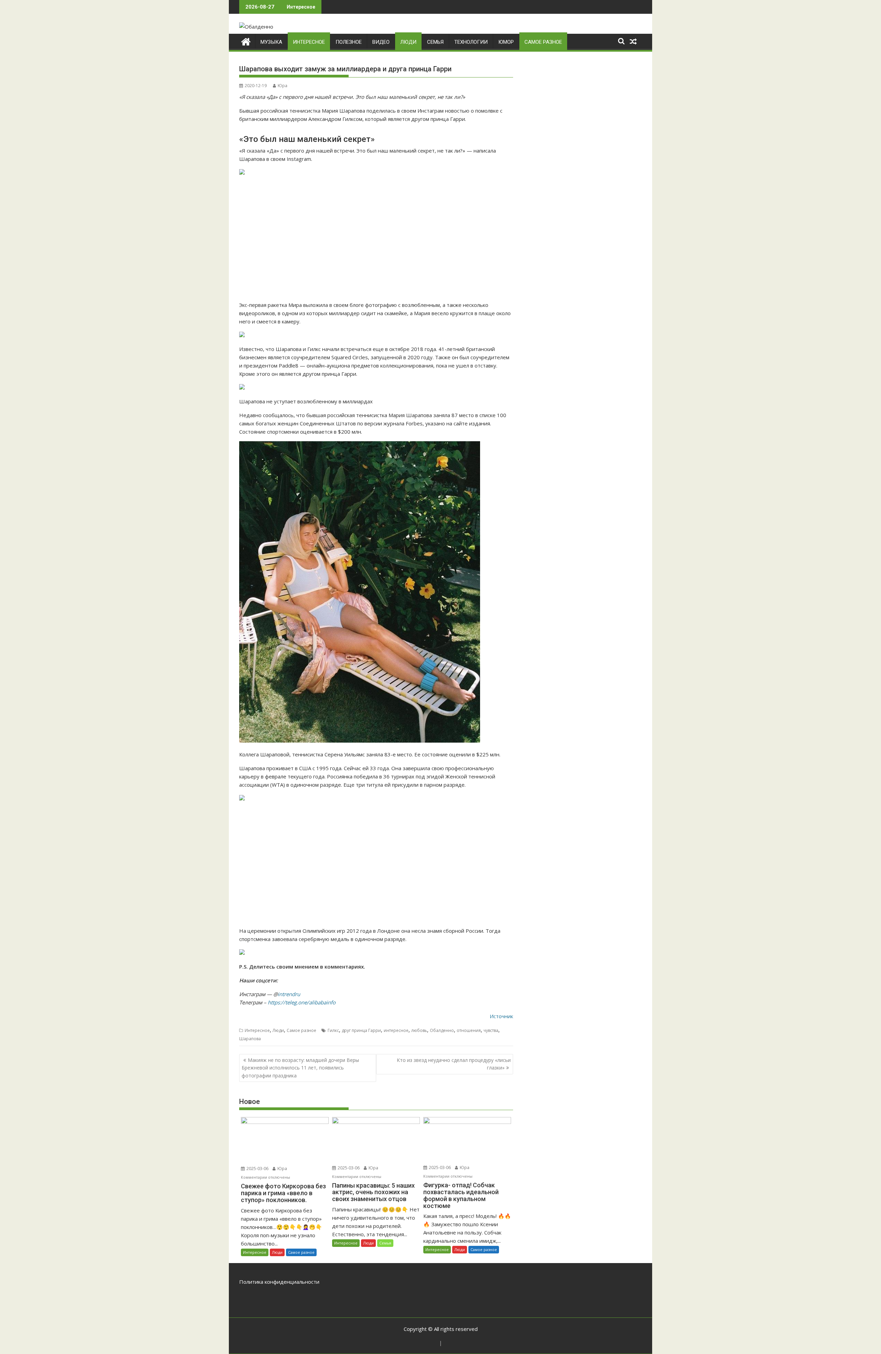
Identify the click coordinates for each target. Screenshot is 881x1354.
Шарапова (250, 1039)
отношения (469, 1030)
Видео (381, 42)
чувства (491, 1030)
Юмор (506, 42)
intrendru (289, 994)
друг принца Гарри (361, 1030)
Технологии (471, 42)
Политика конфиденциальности (279, 1281)
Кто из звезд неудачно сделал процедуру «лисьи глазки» (454, 1064)
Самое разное (543, 42)
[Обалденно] (246, 41)
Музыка (271, 42)
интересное (396, 1030)
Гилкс (333, 1030)
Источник (501, 1016)
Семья (435, 42)
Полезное (349, 42)
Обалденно (442, 1030)
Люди (408, 42)
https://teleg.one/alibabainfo (302, 1002)
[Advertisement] (376, 238)
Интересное (309, 42)
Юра (282, 86)
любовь (419, 1030)
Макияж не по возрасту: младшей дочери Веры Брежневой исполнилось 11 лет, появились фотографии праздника (300, 1068)
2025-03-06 (256, 1168)
